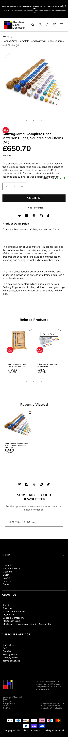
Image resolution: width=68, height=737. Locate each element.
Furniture (7, 581)
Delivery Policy (10, 657)
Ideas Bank (8, 614)
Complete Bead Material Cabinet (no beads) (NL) (17, 365)
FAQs (5, 648)
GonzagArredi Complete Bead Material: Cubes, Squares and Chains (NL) (16, 445)
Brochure (7, 608)
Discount (7, 571)
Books (6, 584)
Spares (6, 577)
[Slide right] (41, 120)
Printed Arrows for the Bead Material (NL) (48, 365)
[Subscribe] (59, 522)
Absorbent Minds (11, 568)
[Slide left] (26, 120)
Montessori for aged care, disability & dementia (27, 624)
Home (5, 36)
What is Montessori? (13, 617)
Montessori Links (11, 620)
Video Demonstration (14, 611)
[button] (32, 24)
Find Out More (42, 689)
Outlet (6, 574)
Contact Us (8, 644)
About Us (7, 605)
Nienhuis (7, 565)
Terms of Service (11, 660)
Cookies (7, 651)
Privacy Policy (10, 654)
